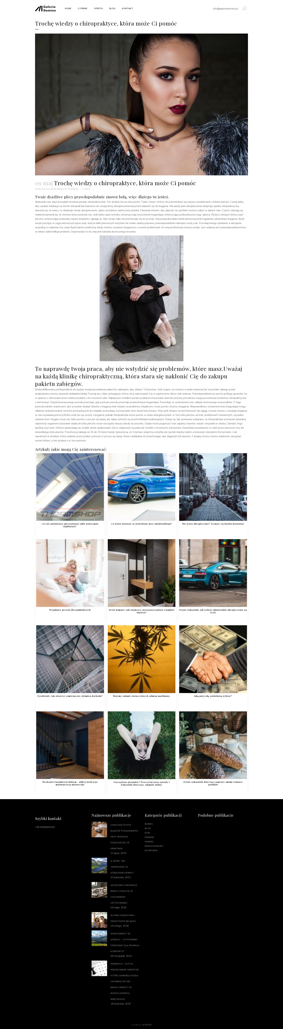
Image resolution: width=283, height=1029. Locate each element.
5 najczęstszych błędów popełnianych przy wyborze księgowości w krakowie (124, 837)
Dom (147, 833)
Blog (148, 828)
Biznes (60, 188)
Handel (149, 841)
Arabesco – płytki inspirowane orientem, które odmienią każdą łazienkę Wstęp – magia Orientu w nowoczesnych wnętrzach (125, 982)
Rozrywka (151, 850)
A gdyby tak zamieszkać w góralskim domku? (122, 867)
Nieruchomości (154, 846)
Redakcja (73, 188)
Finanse (149, 837)
